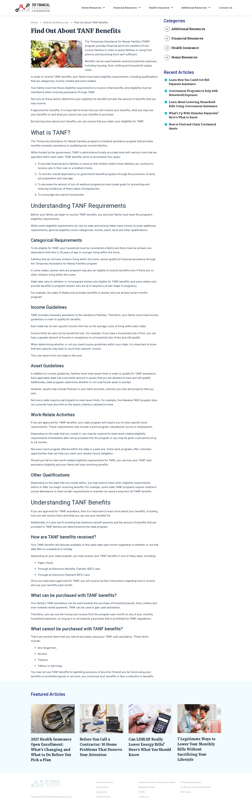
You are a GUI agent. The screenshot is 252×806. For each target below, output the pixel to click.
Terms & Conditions (104, 782)
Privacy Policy (102, 787)
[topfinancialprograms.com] (45, 783)
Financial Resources (125, 7)
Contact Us (225, 7)
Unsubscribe (101, 792)
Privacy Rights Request (191, 782)
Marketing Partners (146, 787)
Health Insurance (159, 7)
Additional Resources (194, 7)
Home (34, 22)
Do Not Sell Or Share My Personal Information (196, 789)
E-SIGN (141, 792)
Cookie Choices (103, 797)
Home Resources (91, 7)
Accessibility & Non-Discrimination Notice (157, 782)
